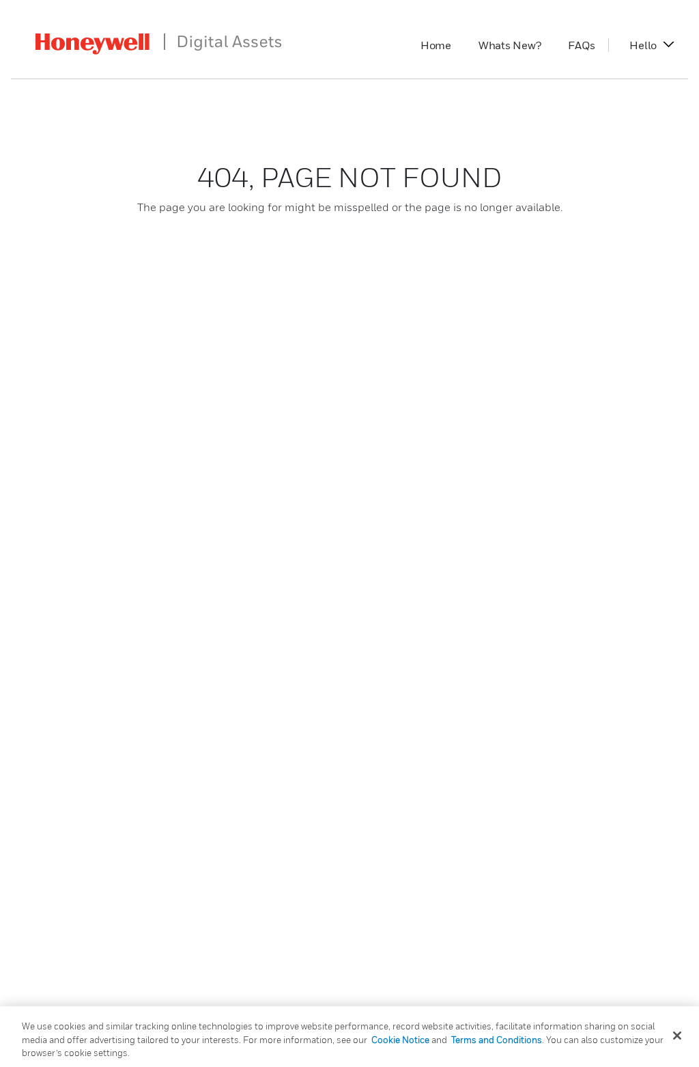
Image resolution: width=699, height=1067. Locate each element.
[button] (642, 45)
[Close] (677, 1036)
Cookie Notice (400, 1039)
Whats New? (517, 45)
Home (442, 45)
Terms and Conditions (496, 1039)
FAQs (588, 45)
